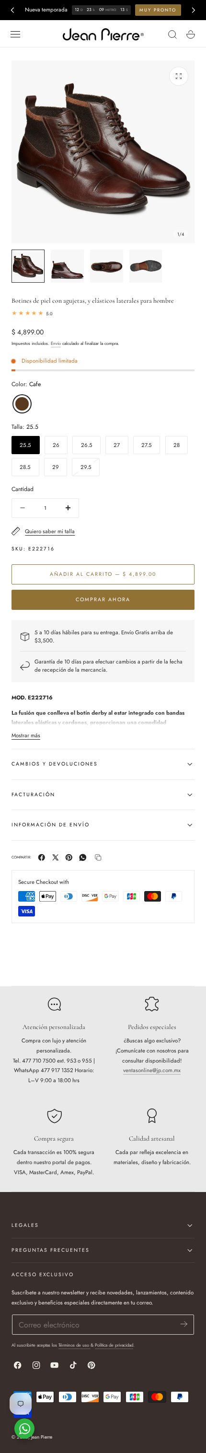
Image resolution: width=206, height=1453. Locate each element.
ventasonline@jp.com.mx (152, 1070)
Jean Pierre (41, 1437)
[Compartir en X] (55, 857)
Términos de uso (74, 1345)
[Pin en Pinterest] (69, 857)
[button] (15, 34)
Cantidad (22, 489)
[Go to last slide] (12, 9)
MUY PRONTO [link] (157, 10)
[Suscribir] (184, 1324)
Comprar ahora (103, 599)
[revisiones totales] (103, 314)
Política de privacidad (114, 1345)
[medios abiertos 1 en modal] (178, 76)
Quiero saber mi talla (50, 531)
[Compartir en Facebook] (41, 857)
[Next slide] (193, 9)
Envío (56, 343)
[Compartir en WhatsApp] (83, 857)
